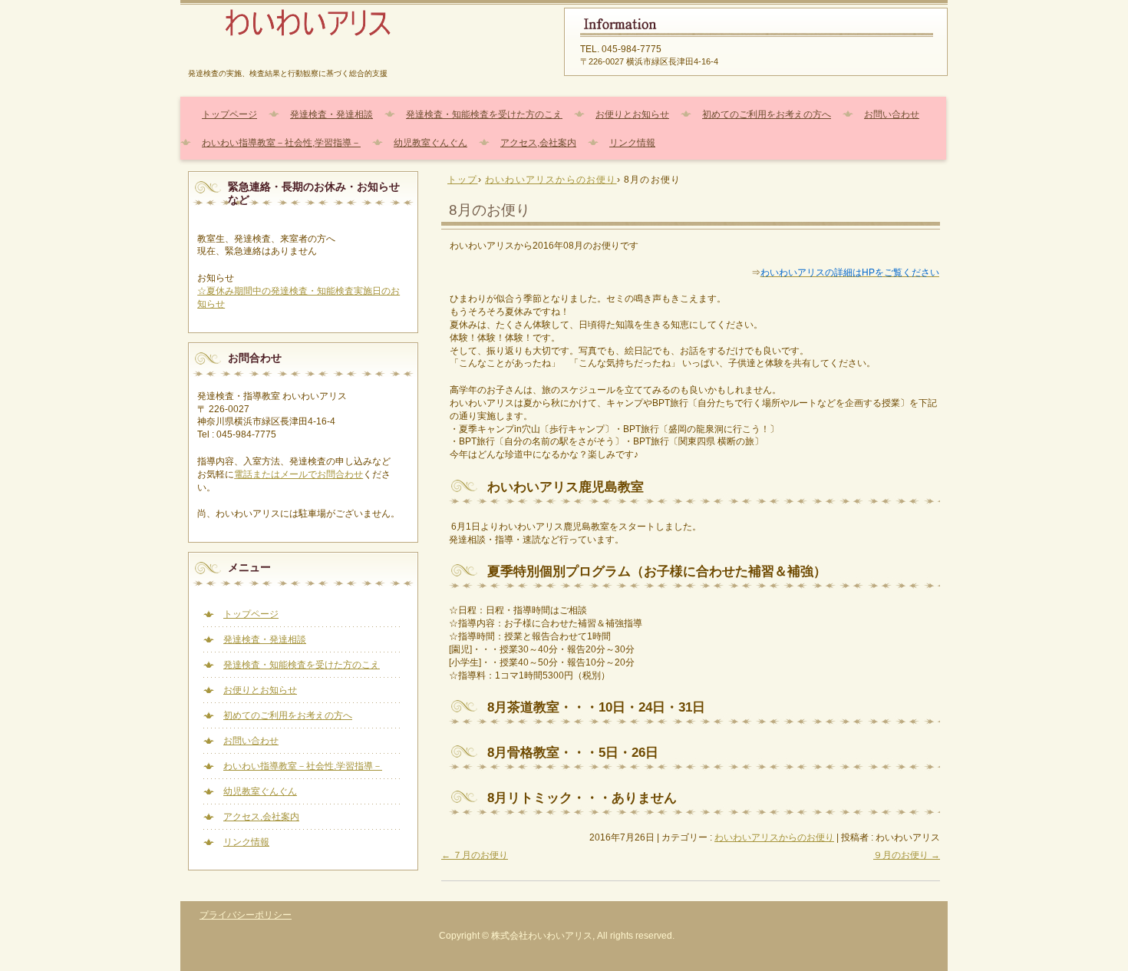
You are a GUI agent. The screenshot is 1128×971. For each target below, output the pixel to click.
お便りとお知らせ (632, 114)
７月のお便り (474, 855)
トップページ (229, 114)
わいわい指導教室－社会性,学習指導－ (281, 142)
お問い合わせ (891, 114)
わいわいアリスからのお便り (774, 837)
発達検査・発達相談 (331, 114)
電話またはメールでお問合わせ (298, 474)
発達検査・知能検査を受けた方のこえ (484, 114)
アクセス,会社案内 (538, 142)
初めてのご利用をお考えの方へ (766, 114)
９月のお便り (906, 855)
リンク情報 (632, 142)
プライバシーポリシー (246, 915)
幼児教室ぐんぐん (430, 142)
